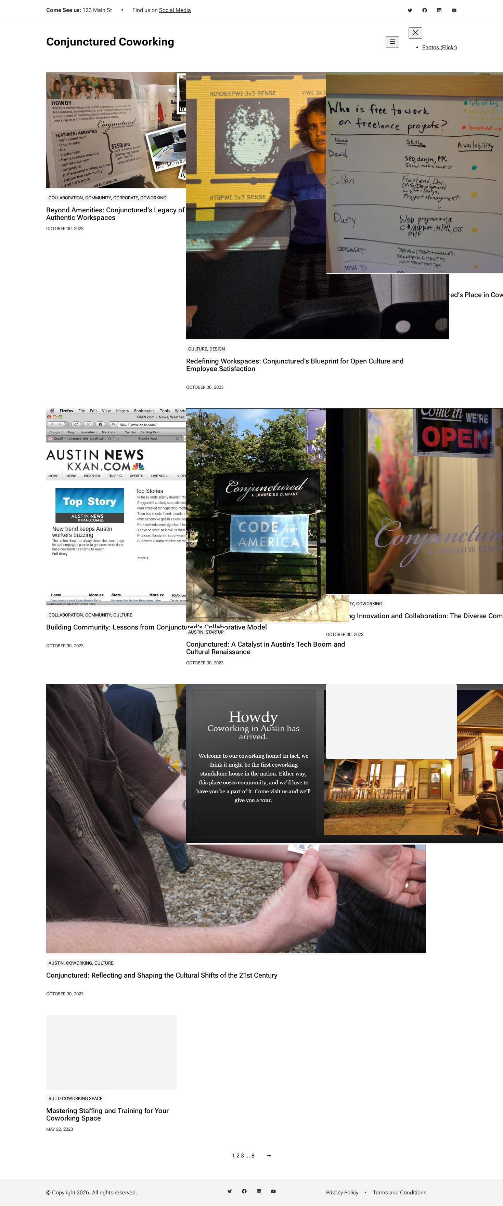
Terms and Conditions (399, 1192)
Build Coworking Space (75, 1098)
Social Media (175, 10)
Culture (197, 349)
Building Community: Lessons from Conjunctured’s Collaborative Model (156, 627)
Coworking (153, 197)
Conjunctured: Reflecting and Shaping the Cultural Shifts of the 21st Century (162, 975)
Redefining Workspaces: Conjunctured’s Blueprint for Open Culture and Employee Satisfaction (295, 364)
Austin (195, 632)
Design (217, 349)
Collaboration (66, 197)
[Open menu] (392, 42)
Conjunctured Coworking (110, 41)
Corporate (125, 197)
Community (98, 197)
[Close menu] (415, 33)
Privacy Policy (342, 1192)
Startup (215, 632)
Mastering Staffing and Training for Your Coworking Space (107, 1114)
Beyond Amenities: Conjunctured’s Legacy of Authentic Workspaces (115, 213)
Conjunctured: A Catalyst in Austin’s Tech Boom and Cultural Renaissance (265, 647)
